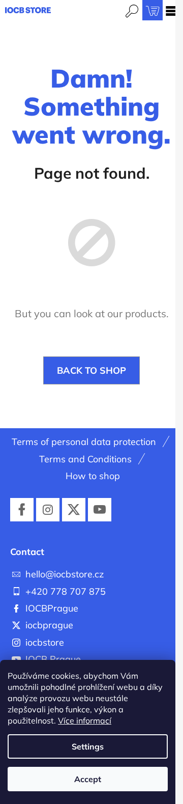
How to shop (93, 476)
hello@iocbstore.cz (64, 574)
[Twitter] (73, 509)
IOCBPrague (51, 608)
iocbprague (49, 625)
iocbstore (44, 642)
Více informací (84, 720)
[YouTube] (99, 509)
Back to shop (91, 370)
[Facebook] (22, 509)
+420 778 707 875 (65, 591)
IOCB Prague (53, 659)
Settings (88, 746)
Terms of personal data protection (84, 442)
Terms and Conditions (85, 459)
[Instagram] (47, 509)
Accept (87, 779)
